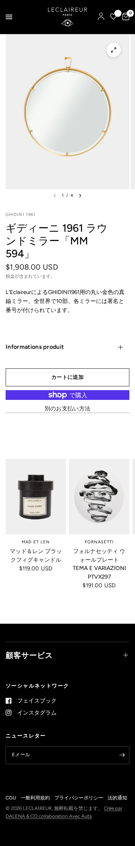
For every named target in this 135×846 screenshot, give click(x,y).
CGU (11, 798)
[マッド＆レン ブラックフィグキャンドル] (36, 496)
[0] (124, 17)
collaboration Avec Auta (65, 816)
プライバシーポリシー (78, 798)
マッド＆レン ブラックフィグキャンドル (36, 555)
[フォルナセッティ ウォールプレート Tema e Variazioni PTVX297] (99, 496)
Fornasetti (99, 542)
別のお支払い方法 (67, 409)
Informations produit (35, 346)
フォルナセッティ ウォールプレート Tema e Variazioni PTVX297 (99, 564)
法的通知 (117, 798)
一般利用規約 (35, 798)
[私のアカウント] (101, 17)
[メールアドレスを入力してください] (121, 755)
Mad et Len (36, 542)
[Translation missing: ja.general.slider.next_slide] (80, 195)
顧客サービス (29, 655)
